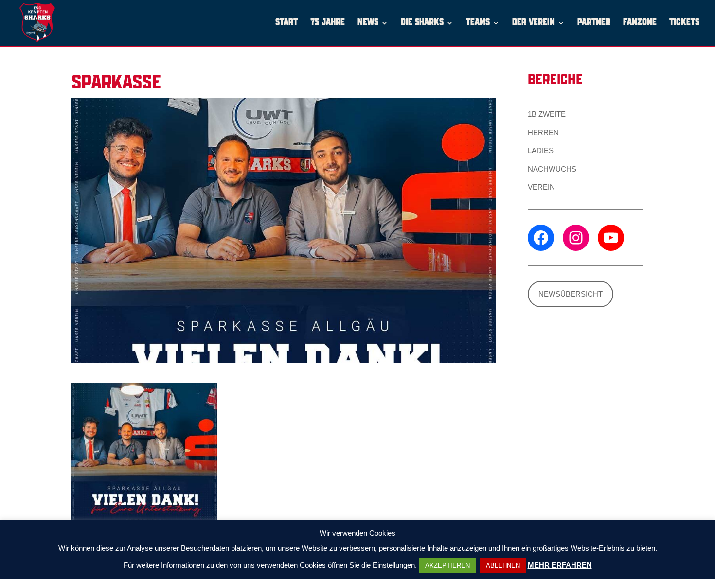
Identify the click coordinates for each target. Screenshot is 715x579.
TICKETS (684, 23)
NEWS (368, 23)
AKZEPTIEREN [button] (447, 565)
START (286, 23)
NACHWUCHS (552, 169)
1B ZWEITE (547, 114)
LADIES (541, 150)
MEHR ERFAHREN (560, 565)
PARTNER (593, 23)
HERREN (543, 132)
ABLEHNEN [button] (503, 565)
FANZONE (640, 23)
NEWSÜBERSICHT (570, 294)
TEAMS (478, 23)
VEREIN (541, 187)
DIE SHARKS (422, 23)
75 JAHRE (327, 23)
